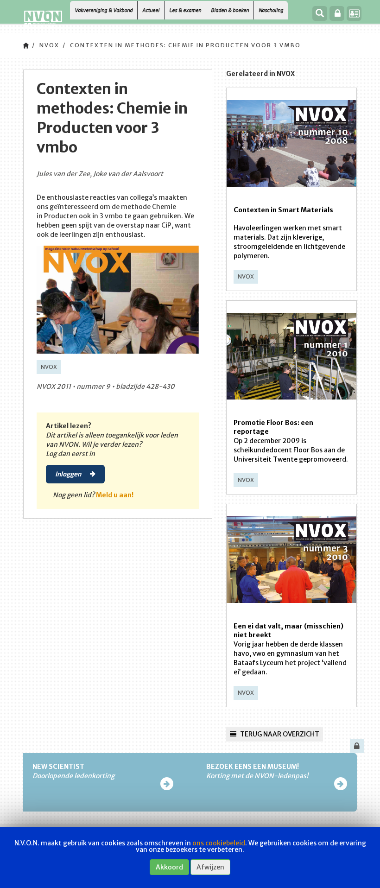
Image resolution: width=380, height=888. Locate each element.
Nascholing (271, 10)
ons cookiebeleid (218, 843)
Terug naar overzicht (279, 734)
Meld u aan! (114, 495)
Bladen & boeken (230, 10)
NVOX (49, 45)
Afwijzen (210, 867)
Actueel (150, 10)
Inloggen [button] (68, 474)
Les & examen (185, 10)
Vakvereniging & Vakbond (104, 10)
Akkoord (169, 867)
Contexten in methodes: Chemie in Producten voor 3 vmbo (185, 45)
